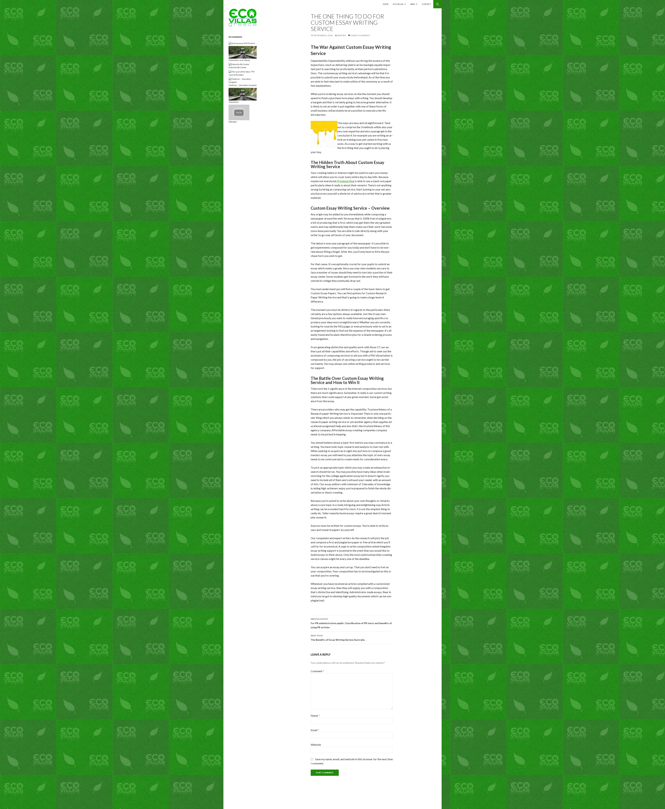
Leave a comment (360, 35)
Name (315, 715)
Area (412, 4)
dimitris (341, 35)
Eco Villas (398, 4)
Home (385, 4)
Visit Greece (249, 43)
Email (315, 730)
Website (316, 744)
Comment (317, 671)
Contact (426, 4)
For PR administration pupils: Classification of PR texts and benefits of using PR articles (351, 623)
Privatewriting (345, 181)
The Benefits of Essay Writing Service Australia (338, 637)
